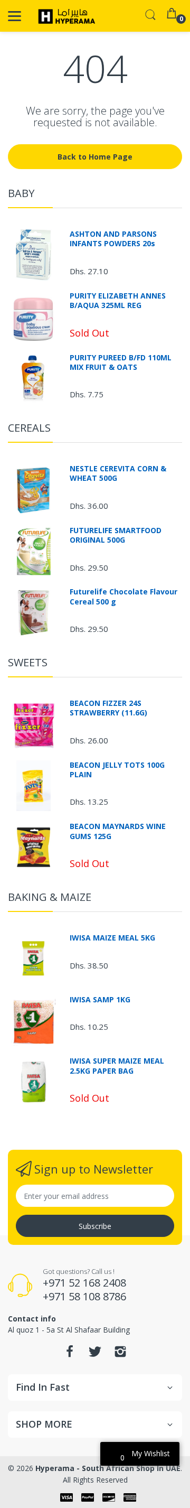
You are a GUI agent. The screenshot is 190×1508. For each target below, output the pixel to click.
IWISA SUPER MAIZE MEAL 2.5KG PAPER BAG (117, 1065)
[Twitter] (95, 1354)
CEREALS (29, 428)
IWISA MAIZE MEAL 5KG (112, 938)
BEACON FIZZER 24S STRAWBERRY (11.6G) (108, 708)
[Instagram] (120, 1354)
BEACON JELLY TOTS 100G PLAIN (117, 769)
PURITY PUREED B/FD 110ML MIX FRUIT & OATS (121, 362)
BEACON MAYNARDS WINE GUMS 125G (118, 831)
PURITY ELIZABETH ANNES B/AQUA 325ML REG (118, 300)
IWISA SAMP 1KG (100, 999)
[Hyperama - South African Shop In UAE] (65, 15)
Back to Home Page (95, 157)
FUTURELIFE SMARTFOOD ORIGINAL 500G (116, 535)
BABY (21, 193)
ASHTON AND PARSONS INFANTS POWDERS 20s (113, 238)
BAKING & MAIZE (49, 897)
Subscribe (95, 1226)
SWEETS (28, 662)
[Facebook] (69, 1354)
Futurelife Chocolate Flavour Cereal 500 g (123, 596)
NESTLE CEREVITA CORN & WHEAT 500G (118, 473)
